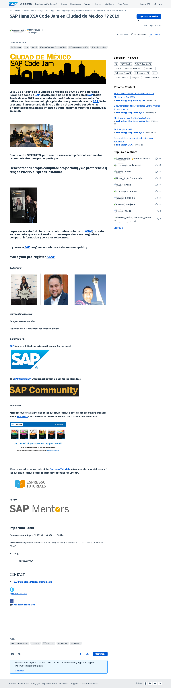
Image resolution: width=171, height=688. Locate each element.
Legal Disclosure (49, 684)
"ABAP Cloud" (125, 64)
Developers (75, 4)
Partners (88, 4)
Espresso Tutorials (60, 469)
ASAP (50, 257)
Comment (19, 671)
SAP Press (22, 416)
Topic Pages (123, 4)
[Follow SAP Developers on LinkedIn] (160, 683)
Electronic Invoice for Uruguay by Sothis (132, 118)
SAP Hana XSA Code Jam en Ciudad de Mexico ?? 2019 (64, 16)
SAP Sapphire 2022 (123, 129)
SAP (90, 94)
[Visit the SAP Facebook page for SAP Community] (145, 683)
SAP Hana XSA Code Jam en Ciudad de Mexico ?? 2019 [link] (105, 10)
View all (117, 228)
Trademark (64, 684)
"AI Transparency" (141, 73)
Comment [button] (100, 654)
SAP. (96, 101)
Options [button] (138, 21)
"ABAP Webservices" (142, 64)
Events (98, 4)
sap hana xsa (62, 643)
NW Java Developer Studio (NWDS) (53, 47)
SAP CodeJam (16, 47)
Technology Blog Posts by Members (69, 10)
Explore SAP (145, 4)
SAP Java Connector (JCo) (78, 47)
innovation (35, 643)
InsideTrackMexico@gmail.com (35, 582)
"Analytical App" (121, 78)
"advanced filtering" (122, 73)
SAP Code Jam (48, 643)
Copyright (35, 684)
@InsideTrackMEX (18, 593)
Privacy (12, 684)
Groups (64, 4)
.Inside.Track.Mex (25, 605)
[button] (151, 34)
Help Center (109, 4)
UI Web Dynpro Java (99, 47)
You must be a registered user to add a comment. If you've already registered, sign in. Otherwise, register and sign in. (54, 664)
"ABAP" (117, 68)
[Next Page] (139, 80)
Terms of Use (23, 684)
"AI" (154, 73)
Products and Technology (46, 4)
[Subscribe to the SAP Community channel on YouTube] (155, 683)
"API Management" (151, 78)
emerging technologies (19, 643)
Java (26, 47)
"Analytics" (135, 78)
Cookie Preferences (89, 684)
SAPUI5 (34, 47)
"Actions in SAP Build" (132, 68)
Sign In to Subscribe (148, 16)
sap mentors (75, 643)
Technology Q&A (124, 145)
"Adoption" (149, 68)
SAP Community (15, 10)
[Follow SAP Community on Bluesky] (150, 683)
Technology (49, 10)
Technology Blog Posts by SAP (130, 100)
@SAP (88, 231)
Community (26, 4)
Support (74, 684)
